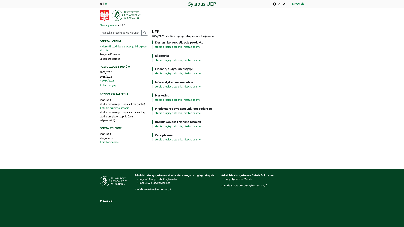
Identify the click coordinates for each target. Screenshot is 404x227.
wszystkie (105, 99)
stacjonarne (106, 138)
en (106, 3)
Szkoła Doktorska (110, 58)
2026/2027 (106, 72)
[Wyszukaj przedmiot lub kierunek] (144, 33)
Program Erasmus (110, 54)
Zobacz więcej (108, 85)
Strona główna (108, 25)
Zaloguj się (298, 3)
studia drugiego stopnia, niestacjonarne (178, 46)
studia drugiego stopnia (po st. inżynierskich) (117, 118)
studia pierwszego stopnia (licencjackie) (122, 104)
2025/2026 (106, 76)
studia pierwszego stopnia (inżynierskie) (122, 112)
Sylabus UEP (202, 4)
